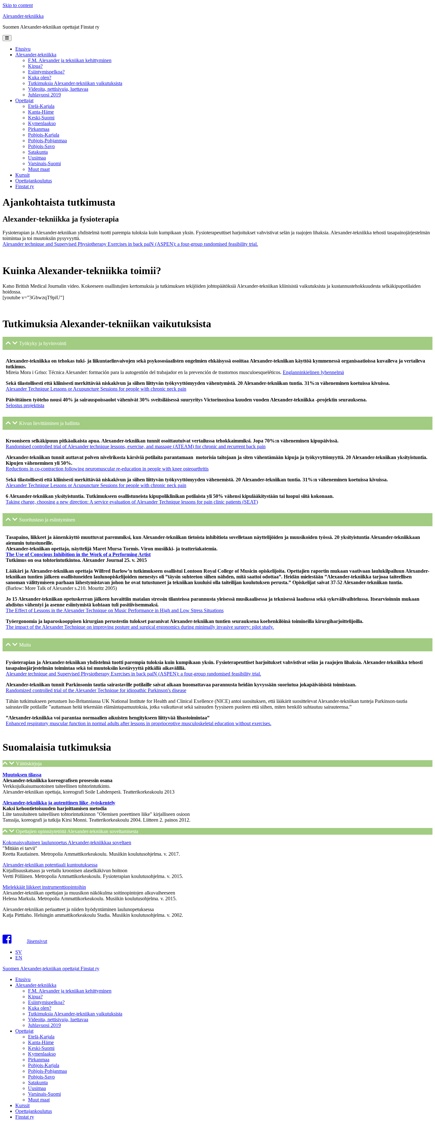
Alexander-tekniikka (23, 16)
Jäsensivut (37, 941)
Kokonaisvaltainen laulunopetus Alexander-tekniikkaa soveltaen (67, 842)
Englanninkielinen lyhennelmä (313, 372)
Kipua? (35, 66)
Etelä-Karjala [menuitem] (41, 1036)
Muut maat (39, 169)
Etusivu (23, 49)
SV (18, 952)
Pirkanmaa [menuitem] (38, 1059)
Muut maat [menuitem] (39, 1099)
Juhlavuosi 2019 (44, 94)
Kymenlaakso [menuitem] (42, 1054)
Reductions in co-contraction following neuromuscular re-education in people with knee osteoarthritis (107, 468)
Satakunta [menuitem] (38, 1082)
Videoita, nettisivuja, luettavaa (58, 89)
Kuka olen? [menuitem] (39, 1008)
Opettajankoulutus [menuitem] (33, 1111)
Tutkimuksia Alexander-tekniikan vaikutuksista (75, 83)
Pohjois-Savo (41, 146)
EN (18, 957)
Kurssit (22, 175)
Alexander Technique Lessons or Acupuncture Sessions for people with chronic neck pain (96, 389)
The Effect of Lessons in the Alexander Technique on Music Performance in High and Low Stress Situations (115, 610)
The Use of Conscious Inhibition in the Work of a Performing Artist (78, 554)
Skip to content (18, 5)
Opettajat (24, 100)
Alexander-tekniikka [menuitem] (35, 985)
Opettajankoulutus (33, 180)
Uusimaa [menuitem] (37, 1088)
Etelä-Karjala (41, 106)
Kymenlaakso (42, 123)
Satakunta (38, 152)
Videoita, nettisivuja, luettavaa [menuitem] (58, 1019)
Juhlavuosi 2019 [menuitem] (44, 1025)
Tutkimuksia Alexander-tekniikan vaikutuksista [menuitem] (75, 1013)
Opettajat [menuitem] (24, 1031)
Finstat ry (24, 186)
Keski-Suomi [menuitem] (41, 1048)
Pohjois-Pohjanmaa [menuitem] (47, 1071)
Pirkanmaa (38, 129)
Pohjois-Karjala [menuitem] (43, 1065)
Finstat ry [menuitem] (24, 1117)
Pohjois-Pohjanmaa (47, 140)
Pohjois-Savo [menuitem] (41, 1076)
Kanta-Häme (41, 112)
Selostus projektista (25, 405)
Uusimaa (37, 157)
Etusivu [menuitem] (23, 979)
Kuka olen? (39, 77)
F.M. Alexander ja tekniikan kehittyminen (69, 60)
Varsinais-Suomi (44, 163)
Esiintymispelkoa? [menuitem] (46, 1002)
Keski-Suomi (41, 117)
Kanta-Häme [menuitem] (41, 1042)
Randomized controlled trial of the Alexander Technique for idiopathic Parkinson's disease (96, 690)
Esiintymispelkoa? (46, 71)
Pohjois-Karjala (43, 135)
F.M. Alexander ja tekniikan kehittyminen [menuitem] (69, 991)
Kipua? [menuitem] (35, 996)
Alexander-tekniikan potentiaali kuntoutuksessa (50, 864)
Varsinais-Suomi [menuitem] (44, 1094)
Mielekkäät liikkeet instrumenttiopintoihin (44, 887)
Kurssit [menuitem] (22, 1105)
